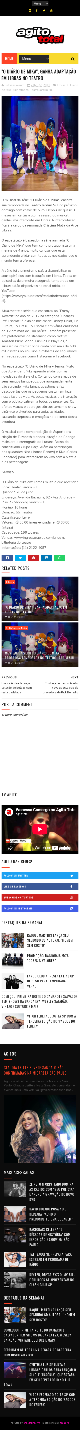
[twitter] (44, 10)
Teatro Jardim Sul (41, 90)
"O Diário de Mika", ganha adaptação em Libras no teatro (36, 609)
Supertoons (21, 90)
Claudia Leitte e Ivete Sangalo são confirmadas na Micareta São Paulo (35, 1070)
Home (9, 58)
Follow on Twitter (16, 875)
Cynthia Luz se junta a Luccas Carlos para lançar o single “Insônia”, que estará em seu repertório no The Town (40, 1374)
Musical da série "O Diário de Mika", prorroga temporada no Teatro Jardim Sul (39, 655)
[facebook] (36, 10)
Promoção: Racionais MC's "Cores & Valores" (48, 958)
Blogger (64, 1423)
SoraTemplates (32, 1423)
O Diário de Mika (16, 628)
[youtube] (51, 10)
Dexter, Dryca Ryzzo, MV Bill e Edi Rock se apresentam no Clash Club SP (52, 1279)
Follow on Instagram (18, 908)
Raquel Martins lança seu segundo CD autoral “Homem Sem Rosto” (50, 940)
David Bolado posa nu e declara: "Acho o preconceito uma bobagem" (51, 1213)
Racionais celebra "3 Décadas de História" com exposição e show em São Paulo (49, 1237)
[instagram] (29, 10)
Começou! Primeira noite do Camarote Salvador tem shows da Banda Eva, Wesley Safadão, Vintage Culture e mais (40, 1001)
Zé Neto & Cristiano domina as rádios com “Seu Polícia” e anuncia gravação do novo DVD (51, 1192)
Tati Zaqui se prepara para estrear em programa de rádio (50, 1259)
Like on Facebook (15, 886)
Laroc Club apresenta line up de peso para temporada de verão (50, 980)
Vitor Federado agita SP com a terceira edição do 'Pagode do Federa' (51, 1020)
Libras (61, 85)
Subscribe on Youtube (18, 897)
